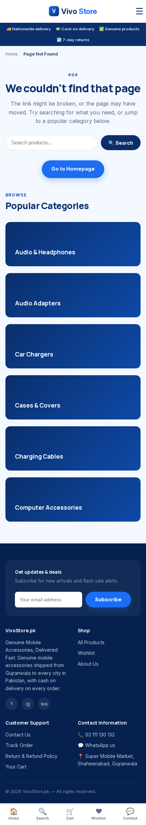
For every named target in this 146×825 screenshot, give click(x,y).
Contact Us (18, 734)
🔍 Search (120, 143)
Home (11, 54)
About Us (88, 664)
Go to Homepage (73, 169)
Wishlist (86, 653)
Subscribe (108, 600)
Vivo (74, 11)
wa (44, 704)
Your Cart (15, 767)
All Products (91, 642)
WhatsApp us (100, 745)
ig (28, 704)
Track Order (19, 745)
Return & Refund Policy (31, 756)
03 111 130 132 (100, 734)
